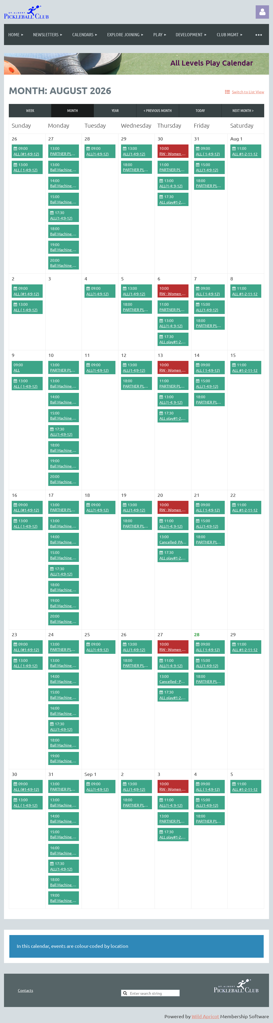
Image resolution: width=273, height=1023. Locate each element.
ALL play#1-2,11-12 (175, 202)
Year (115, 110)
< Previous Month (158, 110)
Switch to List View (248, 91)
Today (200, 110)
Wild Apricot (205, 1016)
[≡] (258, 34)
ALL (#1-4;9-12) (26, 153)
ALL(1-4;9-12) (97, 153)
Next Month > (243, 110)
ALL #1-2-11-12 (245, 153)
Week (30, 110)
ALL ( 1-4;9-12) (208, 153)
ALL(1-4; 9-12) (171, 185)
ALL (17, 370)
